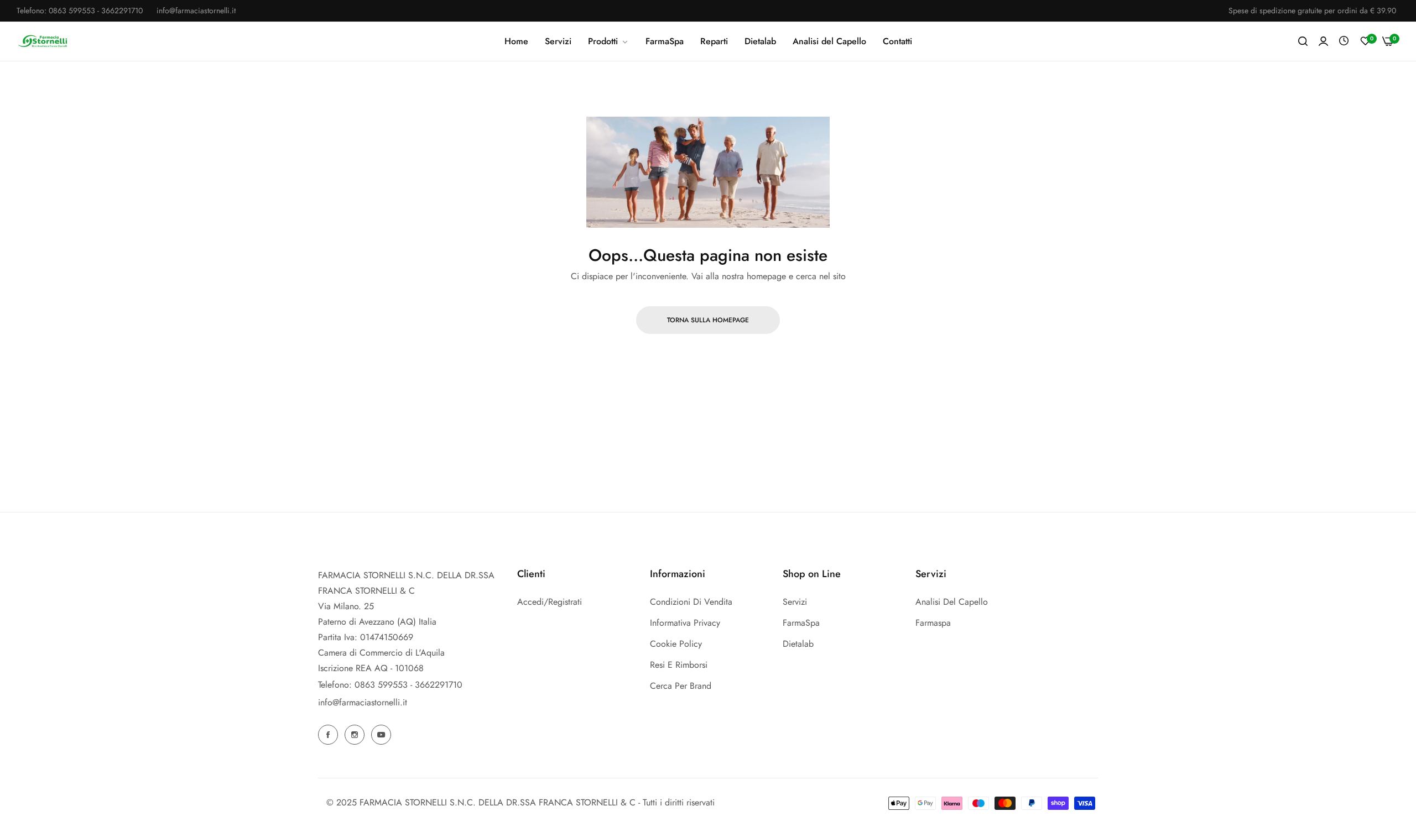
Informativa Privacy (685, 622)
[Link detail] (329, 735)
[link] (608, 41)
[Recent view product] (1344, 41)
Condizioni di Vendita (691, 601)
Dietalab (798, 643)
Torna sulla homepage (708, 320)
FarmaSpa (801, 622)
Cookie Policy (676, 643)
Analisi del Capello (951, 601)
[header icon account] (1323, 41)
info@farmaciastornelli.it (362, 702)
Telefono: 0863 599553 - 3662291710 (390, 684)
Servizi (795, 601)
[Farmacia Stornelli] (43, 41)
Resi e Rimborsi (678, 664)
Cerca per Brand (680, 685)
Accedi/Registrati (549, 601)
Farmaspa (933, 622)
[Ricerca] (1303, 41)
